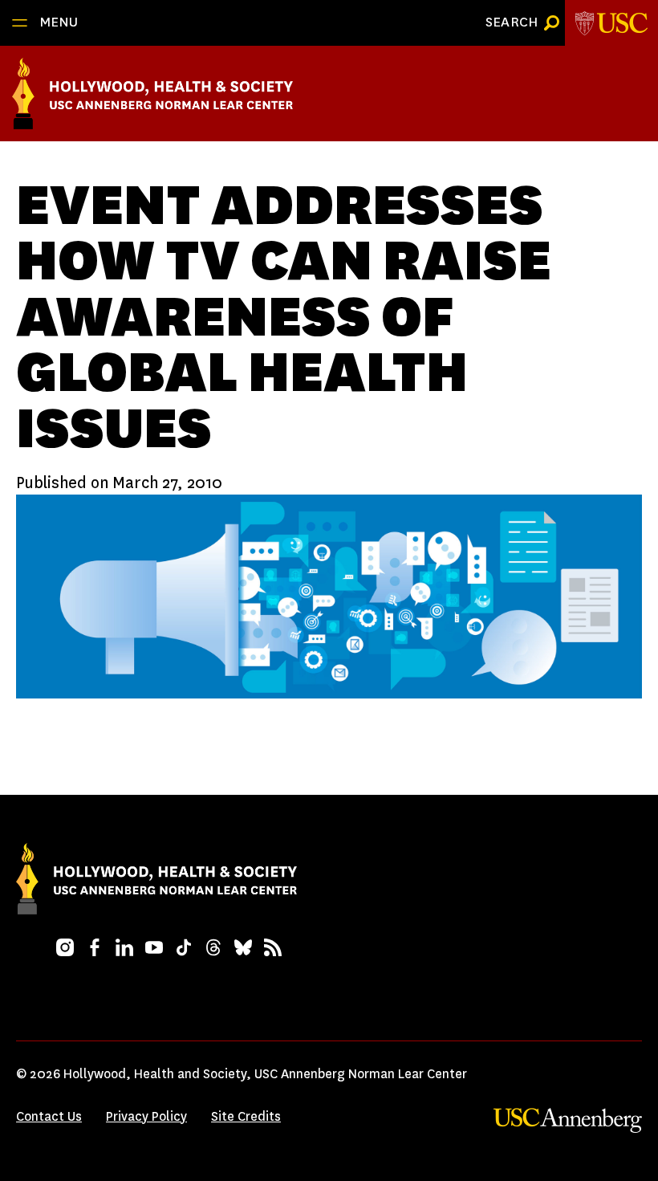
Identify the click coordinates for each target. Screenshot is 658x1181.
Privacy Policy (146, 1116)
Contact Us (49, 1116)
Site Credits (246, 1116)
